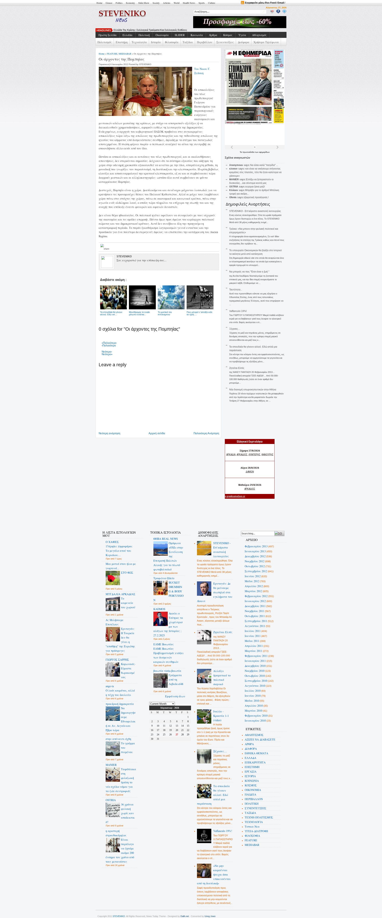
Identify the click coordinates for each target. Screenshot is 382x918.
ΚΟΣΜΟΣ (251, 785)
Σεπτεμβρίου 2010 (256, 681)
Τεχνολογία (139, 42)
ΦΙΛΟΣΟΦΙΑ (252, 836)
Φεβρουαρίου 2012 (256, 596)
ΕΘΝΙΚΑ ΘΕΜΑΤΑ (256, 753)
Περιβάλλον (204, 42)
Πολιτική (144, 35)
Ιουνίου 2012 (253, 576)
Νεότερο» (107, 354)
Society (156, 2)
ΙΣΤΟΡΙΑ (250, 776)
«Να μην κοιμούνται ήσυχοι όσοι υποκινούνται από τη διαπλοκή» (214, 874)
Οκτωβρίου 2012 (255, 566)
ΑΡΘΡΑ (249, 744)
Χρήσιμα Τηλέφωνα (266, 42)
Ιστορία (156, 42)
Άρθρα (213, 35)
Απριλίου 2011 (254, 646)
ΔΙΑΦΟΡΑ (251, 748)
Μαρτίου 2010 (253, 710)
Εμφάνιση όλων (175, 696)
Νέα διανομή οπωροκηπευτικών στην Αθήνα (252, 389)
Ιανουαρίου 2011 (255, 661)
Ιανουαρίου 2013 (255, 551)
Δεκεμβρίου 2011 (255, 606)
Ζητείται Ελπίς (236, 368)
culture (211, 2)
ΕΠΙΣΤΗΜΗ (252, 767)
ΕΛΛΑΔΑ (250, 758)
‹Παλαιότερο (109, 345)
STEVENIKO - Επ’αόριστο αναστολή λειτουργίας (255, 211)
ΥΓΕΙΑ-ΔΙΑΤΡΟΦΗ (256, 831)
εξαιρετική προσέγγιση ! (256, 197)
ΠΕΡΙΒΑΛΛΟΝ (254, 799)
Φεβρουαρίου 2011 (256, 656)
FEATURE (112, 53)
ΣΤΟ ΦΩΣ (127, 572)
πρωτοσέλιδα (249, 152)
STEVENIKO (119, 916)
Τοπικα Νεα (252, 826)
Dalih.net (184, 916)
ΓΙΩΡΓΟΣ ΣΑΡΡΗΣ (117, 659)
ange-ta (110, 686)
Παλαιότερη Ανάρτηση (206, 433)
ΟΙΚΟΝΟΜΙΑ (253, 790)
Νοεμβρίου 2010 (254, 671)
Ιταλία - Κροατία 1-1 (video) (221, 715)
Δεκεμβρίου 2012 (255, 556)
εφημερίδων (264, 152)
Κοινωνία (197, 35)
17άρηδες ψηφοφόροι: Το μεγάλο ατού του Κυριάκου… (119, 550)
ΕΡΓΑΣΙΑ (250, 771)
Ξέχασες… (234, 328)
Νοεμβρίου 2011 (254, 611)
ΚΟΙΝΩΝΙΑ (252, 781)
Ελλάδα (128, 35)
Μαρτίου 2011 (253, 651)
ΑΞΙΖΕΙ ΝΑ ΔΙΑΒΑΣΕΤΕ (260, 739)
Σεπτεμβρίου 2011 (256, 621)
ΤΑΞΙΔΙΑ (250, 813)
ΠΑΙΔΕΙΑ (250, 794)
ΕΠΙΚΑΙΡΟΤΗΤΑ (255, 762)
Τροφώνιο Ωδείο (163, 578)
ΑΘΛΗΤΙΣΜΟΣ (254, 735)
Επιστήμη (122, 42)
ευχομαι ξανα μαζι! (255, 186)
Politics (119, 2)
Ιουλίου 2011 (253, 631)
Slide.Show (143, 2)
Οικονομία (162, 35)
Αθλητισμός (259, 35)
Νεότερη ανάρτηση (109, 433)
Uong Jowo (210, 916)
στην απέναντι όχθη (118, 739)
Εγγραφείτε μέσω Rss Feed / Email (264, 2)
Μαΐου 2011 (252, 641)
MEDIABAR (125, 53)
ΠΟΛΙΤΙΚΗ (251, 803)
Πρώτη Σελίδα (107, 35)
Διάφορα (243, 42)
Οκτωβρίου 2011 (255, 616)
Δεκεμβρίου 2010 (255, 666)
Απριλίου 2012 (254, 586)
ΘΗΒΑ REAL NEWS (165, 539)
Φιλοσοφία (171, 42)
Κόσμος (227, 35)
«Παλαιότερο (109, 343)
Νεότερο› (107, 351)
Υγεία (242, 35)
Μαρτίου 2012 (253, 591)
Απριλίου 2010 (254, 705)
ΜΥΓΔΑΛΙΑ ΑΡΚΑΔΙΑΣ (120, 594)
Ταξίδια (188, 42)
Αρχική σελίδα (157, 433)
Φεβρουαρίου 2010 (256, 715)
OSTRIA (111, 800)
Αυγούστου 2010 (255, 686)
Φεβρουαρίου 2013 (256, 546)
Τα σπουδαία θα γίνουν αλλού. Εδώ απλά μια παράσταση (213, 794)
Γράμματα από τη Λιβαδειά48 (176, 679)
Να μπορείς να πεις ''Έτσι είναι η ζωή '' (249, 271)
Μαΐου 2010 (252, 700)
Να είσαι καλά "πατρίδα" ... (264, 165)
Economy (130, 2)
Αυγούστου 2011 (255, 626)
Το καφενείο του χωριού (128, 603)
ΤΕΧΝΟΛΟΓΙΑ (254, 822)
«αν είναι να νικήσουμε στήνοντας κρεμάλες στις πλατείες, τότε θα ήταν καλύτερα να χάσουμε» (255, 172)
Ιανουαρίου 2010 (255, 720)
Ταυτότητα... (235, 289)
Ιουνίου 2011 (253, 636)
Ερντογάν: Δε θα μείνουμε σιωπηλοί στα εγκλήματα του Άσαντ (215, 592)
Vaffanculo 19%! (238, 311)
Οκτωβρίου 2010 (255, 676)
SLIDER (180, 35)
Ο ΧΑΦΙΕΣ (112, 542)
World (176, 2)
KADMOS (159, 609)
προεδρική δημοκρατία (120, 704)
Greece (109, 2)
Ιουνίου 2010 (253, 696)
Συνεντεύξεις (225, 42)
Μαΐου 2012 (252, 581)
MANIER (111, 765)
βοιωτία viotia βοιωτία (167, 671)
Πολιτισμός (104, 42)
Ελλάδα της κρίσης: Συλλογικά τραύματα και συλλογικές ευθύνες (150, 30)
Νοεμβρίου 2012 (254, 561)
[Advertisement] (169, 515)
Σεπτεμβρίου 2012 (256, 571)
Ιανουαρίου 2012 (255, 601)
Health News (189, 2)
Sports (202, 2)
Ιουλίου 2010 (253, 691)
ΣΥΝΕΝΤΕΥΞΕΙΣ (255, 808)
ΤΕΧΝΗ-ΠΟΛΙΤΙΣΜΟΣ (259, 817)
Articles (166, 2)
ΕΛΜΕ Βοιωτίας (163, 644)
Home (99, 2)
